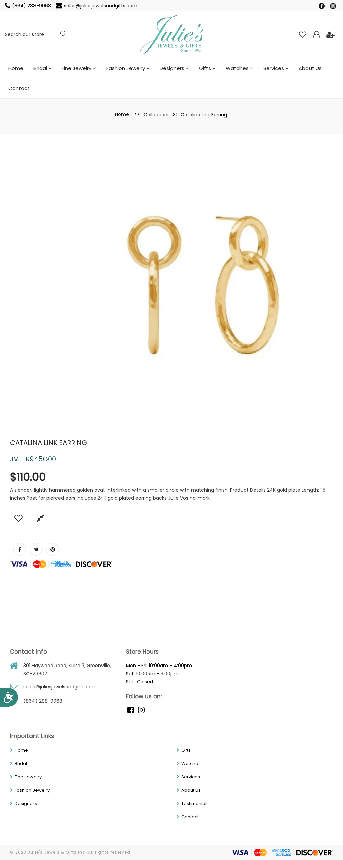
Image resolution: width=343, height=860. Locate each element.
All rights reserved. (110, 852)
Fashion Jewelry (126, 68)
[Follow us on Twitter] (36, 549)
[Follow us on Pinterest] (52, 549)
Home (15, 68)
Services (274, 68)
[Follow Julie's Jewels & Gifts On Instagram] (333, 5)
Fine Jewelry (77, 68)
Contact (19, 88)
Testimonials (195, 803)
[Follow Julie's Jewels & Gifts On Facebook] (322, 5)
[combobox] (36, 35)
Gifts (205, 68)
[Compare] (40, 518)
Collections (157, 114)
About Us (310, 68)
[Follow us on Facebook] (19, 549)
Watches (238, 68)
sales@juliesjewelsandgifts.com (100, 5)
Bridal (40, 68)
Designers (173, 68)
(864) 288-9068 (32, 5)
